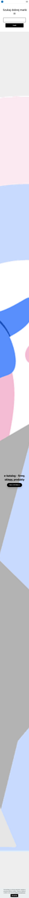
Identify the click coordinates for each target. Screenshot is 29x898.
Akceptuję (14, 895)
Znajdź (14, 25)
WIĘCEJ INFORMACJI (14, 485)
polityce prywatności (19, 893)
